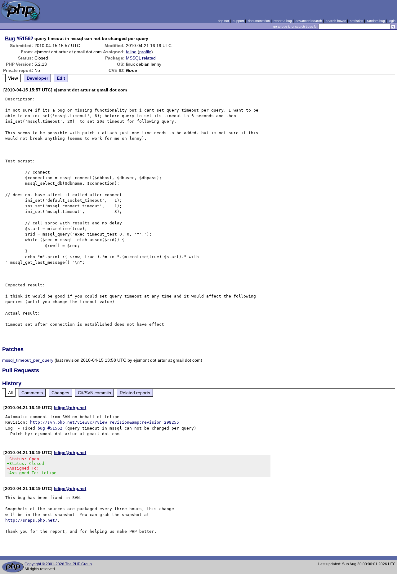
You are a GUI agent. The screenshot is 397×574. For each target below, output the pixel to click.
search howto (336, 21)
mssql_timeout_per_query (27, 360)
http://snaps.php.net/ (31, 520)
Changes (60, 392)
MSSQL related (141, 57)
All (10, 392)
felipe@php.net (70, 407)
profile (145, 51)
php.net (223, 21)
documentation (259, 21)
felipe (131, 51)
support (238, 21)
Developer (37, 78)
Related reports (135, 392)
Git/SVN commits (94, 392)
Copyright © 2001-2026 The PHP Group (58, 564)
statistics (356, 21)
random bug (376, 21)
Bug (10, 38)
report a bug (283, 21)
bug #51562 (50, 428)
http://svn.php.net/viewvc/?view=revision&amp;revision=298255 (104, 422)
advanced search (309, 21)
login (392, 21)
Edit (61, 78)
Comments (32, 392)
